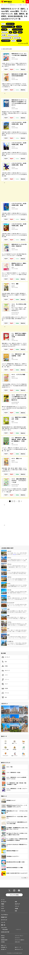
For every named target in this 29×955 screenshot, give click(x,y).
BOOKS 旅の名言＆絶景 (6, 37)
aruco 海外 (19, 26)
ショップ (23, 755)
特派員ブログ (4, 917)
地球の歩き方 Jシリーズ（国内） (8, 26)
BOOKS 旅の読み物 (6, 40)
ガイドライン (17, 937)
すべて (3, 23)
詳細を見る (23, 69)
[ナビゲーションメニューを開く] (27, 1)
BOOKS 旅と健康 (17, 37)
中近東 (6, 688)
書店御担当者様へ (4, 939)
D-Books (19, 40)
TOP (2, 4)
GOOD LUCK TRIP (5, 932)
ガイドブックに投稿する (19, 939)
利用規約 (3, 937)
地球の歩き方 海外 (10, 23)
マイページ (18, 929)
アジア (6, 684)
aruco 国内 (4, 29)
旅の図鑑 (3, 35)
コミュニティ (4, 927)
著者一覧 (3, 925)
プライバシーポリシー (19, 935)
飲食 (5, 743)
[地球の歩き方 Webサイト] (6, 1)
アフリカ (7, 692)
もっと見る (24, 877)
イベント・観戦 (5, 749)
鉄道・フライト (14, 755)
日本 (6, 697)
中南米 (6, 666)
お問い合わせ (17, 941)
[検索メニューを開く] (23, 2)
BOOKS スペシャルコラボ (13, 35)
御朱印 (15, 32)
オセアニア (7, 670)
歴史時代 (20, 32)
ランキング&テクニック (17, 29)
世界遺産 (14, 749)
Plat (10, 29)
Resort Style (4, 32)
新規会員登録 (5, 929)
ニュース (3, 922)
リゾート (7, 679)
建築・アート (14, 743)
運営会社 (3, 935)
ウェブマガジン (4, 914)
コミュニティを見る (14, 894)
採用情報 (3, 941)
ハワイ (6, 675)
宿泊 (23, 743)
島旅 (10, 32)
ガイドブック (6, 4)
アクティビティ (5, 755)
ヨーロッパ (7, 657)
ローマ (14, 554)
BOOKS (13, 40)
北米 (6, 661)
